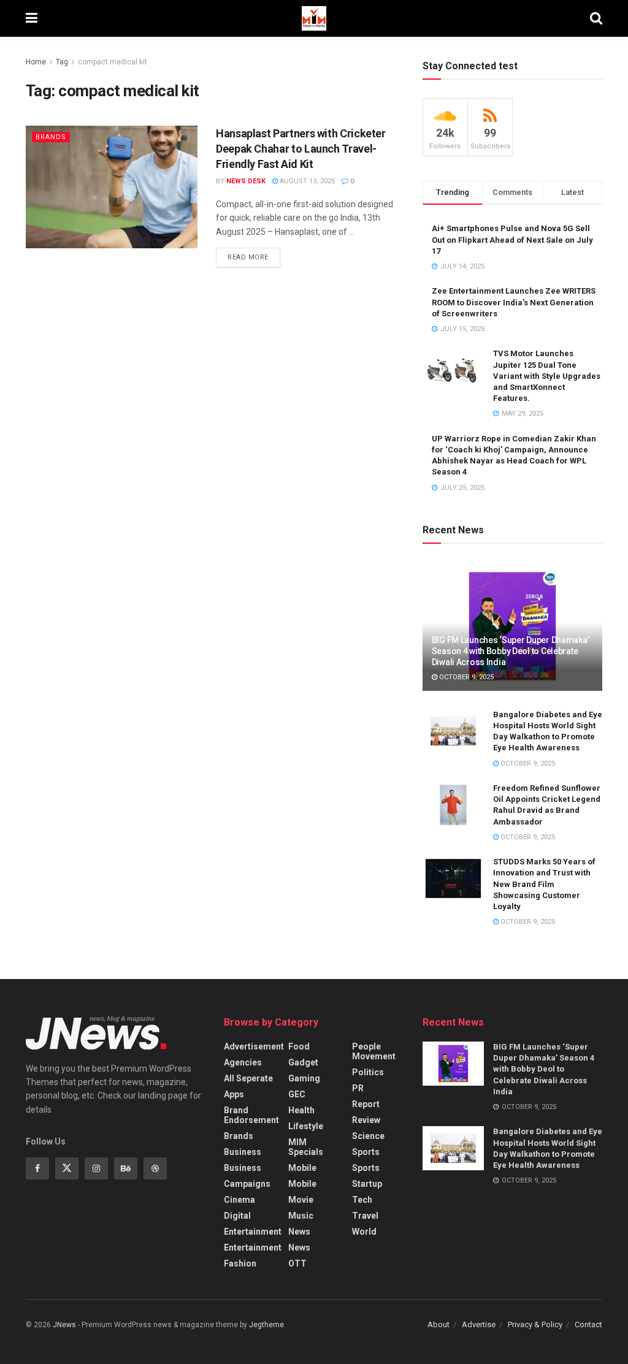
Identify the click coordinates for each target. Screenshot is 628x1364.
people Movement (374, 1051)
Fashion (240, 1263)
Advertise (479, 1324)
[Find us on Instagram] (96, 1168)
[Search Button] (596, 18)
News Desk (246, 181)
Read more (254, 254)
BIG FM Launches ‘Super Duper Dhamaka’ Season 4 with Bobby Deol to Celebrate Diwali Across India (510, 651)
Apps (234, 1094)
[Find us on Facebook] (37, 1168)
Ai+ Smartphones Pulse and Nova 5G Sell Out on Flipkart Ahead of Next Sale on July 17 (512, 239)
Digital (237, 1216)
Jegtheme (266, 1324)
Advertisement (254, 1046)
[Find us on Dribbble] (155, 1168)
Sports (366, 1152)
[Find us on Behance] (125, 1168)
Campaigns (247, 1184)
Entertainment (252, 1231)
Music (300, 1216)
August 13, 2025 (306, 181)
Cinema (239, 1200)
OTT (297, 1263)
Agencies (243, 1062)
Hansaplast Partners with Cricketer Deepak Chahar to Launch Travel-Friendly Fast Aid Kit (301, 148)
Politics (368, 1072)
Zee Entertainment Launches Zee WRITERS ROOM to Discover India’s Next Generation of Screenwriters (513, 302)
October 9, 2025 (465, 677)
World (364, 1231)
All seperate (248, 1078)
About (438, 1324)
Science (368, 1136)
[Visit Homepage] (314, 18)
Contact (588, 1324)
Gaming (304, 1078)
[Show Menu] (31, 18)
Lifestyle (305, 1126)
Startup (367, 1184)
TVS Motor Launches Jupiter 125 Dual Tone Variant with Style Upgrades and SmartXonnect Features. (546, 376)
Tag (62, 62)
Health (301, 1110)
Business (242, 1152)
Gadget (303, 1062)
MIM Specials (305, 1147)
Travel (365, 1216)
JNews (64, 1324)
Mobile (302, 1168)
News (299, 1231)
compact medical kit (112, 62)
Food (299, 1046)
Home (36, 62)
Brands (51, 137)
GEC (296, 1094)
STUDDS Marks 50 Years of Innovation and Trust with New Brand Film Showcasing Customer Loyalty (544, 884)
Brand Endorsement (251, 1115)
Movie (300, 1200)
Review (366, 1120)
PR (358, 1088)
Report (366, 1104)
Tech (362, 1200)
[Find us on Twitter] (66, 1168)
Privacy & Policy (535, 1324)
